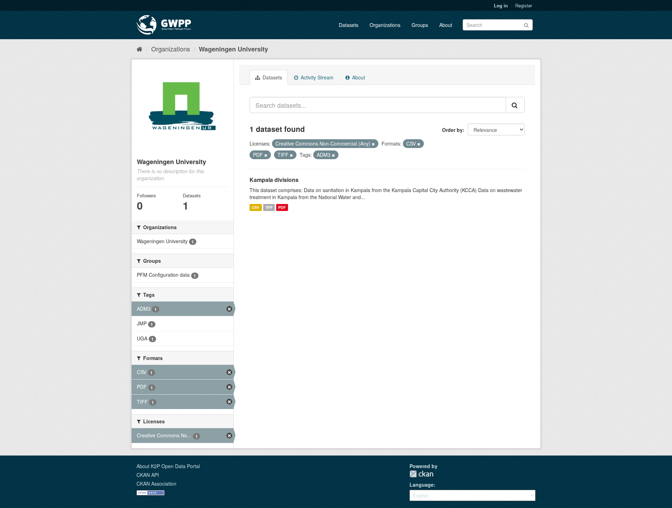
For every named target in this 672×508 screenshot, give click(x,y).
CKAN (421, 474)
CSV (255, 207)
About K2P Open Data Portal (168, 466)
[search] (515, 105)
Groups (420, 24)
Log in (501, 5)
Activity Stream (316, 77)
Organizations (385, 24)
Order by (452, 129)
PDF (282, 207)
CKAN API (147, 474)
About (445, 24)
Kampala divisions (274, 180)
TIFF (269, 207)
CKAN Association (156, 483)
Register (523, 5)
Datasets (348, 24)
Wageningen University (233, 49)
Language (422, 484)
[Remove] (373, 144)
